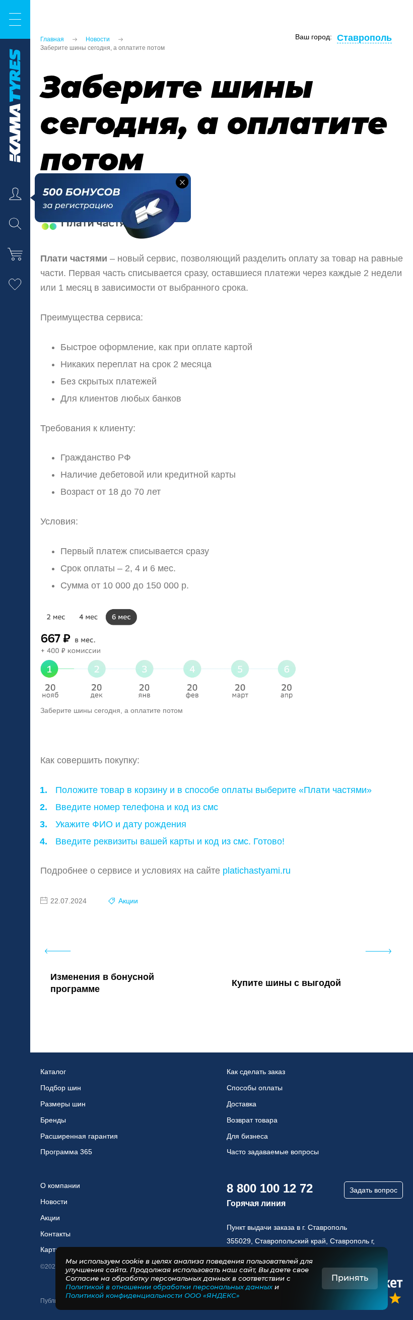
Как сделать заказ (256, 1072)
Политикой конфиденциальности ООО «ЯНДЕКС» (152, 1295)
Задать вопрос (373, 1190)
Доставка (241, 1104)
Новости (53, 1202)
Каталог (53, 1072)
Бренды (53, 1120)
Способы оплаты (255, 1088)
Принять (349, 1278)
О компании (60, 1185)
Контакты (55, 1234)
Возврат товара (252, 1120)
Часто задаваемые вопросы (273, 1152)
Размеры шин (63, 1104)
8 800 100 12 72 (270, 1188)
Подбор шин (60, 1088)
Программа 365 (66, 1152)
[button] (182, 182)
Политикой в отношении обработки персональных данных (168, 1287)
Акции (128, 901)
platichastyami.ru (257, 871)
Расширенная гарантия (79, 1136)
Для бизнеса (247, 1136)
